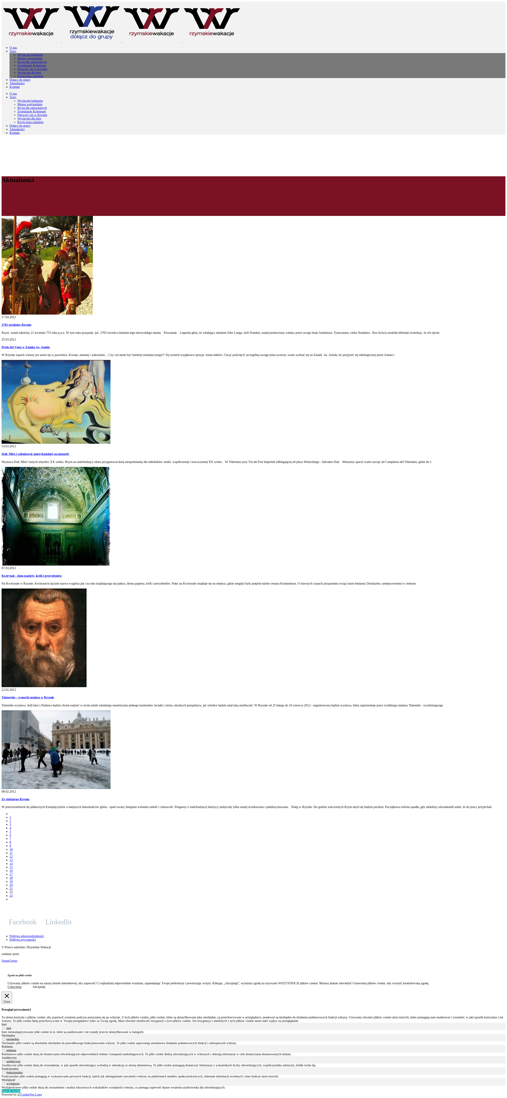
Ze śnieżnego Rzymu (15, 799)
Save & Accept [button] (11, 1091)
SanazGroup (9, 960)
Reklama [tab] (7, 1046)
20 (11, 885)
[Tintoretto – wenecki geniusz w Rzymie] (44, 686)
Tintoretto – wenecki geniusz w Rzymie (28, 697)
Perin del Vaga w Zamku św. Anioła (26, 347)
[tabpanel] (253, 1032)
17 (11, 874)
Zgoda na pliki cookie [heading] (20, 975)
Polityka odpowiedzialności (27, 936)
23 (11, 895)
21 (11, 888)
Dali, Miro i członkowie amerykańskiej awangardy (35, 454)
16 (11, 870)
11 (11, 853)
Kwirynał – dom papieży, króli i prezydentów (32, 575)
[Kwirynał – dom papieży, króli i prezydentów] (56, 564)
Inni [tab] (4, 1024)
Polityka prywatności (23, 939)
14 (11, 863)
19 (11, 881)
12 (11, 856)
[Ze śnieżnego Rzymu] (56, 788)
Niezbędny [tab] (8, 1035)
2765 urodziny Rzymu (16, 324)
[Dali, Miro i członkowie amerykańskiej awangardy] (56, 442)
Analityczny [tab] (9, 1057)
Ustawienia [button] (15, 986)
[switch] (3, 1028)
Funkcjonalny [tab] (10, 1068)
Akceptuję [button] (38, 986)
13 (11, 860)
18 (11, 878)
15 (11, 867)
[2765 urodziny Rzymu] (47, 313)
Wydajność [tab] (8, 1080)
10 (11, 849)
